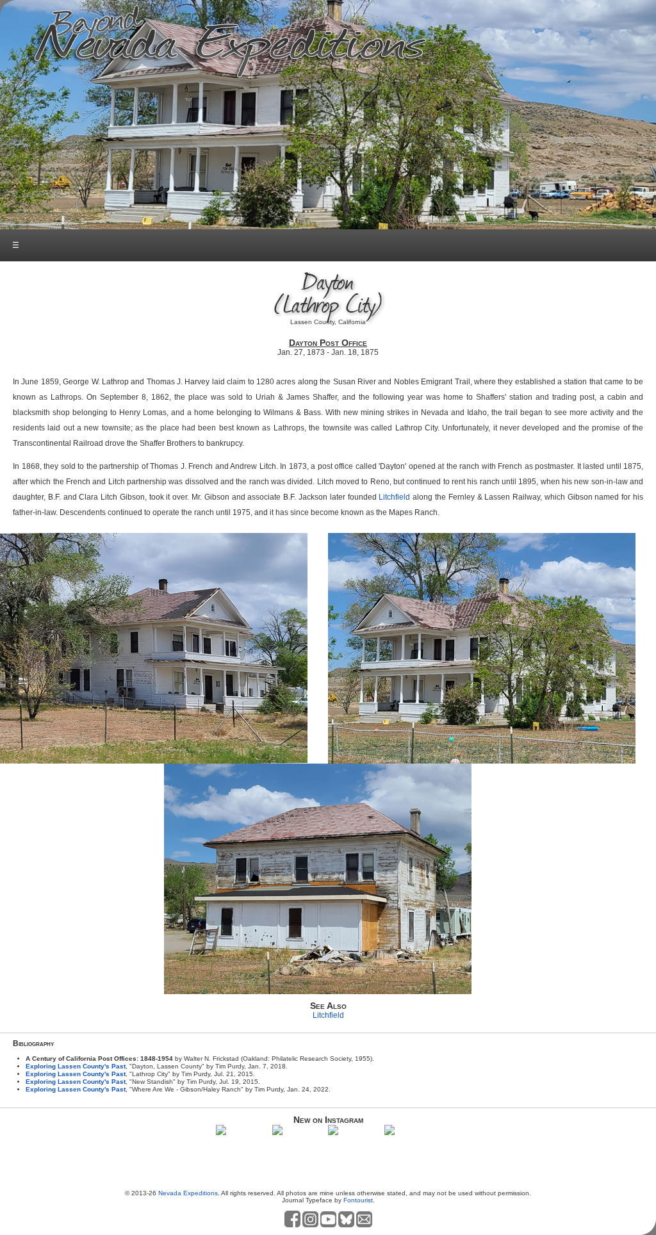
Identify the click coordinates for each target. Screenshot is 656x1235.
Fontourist (358, 1200)
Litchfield (394, 497)
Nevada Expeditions (188, 1193)
